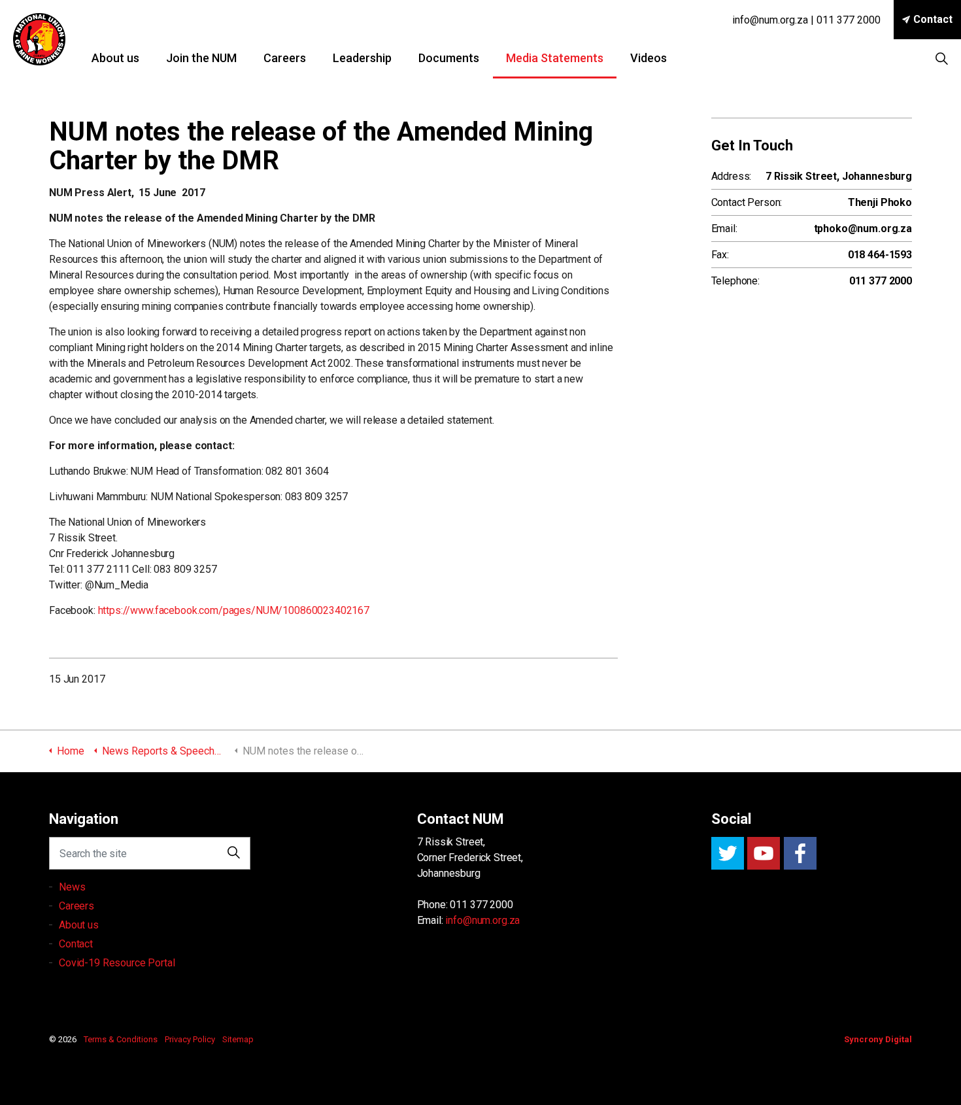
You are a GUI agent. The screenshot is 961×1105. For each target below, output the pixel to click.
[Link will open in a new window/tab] (727, 853)
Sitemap (238, 1039)
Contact (933, 19)
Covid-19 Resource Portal (117, 963)
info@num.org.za (482, 920)
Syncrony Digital (878, 1039)
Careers (284, 58)
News (72, 887)
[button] (234, 853)
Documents (448, 58)
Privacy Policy (190, 1039)
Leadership (362, 58)
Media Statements (554, 58)
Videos (648, 58)
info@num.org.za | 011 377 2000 (806, 20)
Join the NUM (201, 58)
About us (115, 58)
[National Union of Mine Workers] (39, 39)
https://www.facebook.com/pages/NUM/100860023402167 (234, 610)
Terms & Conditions (121, 1039)
